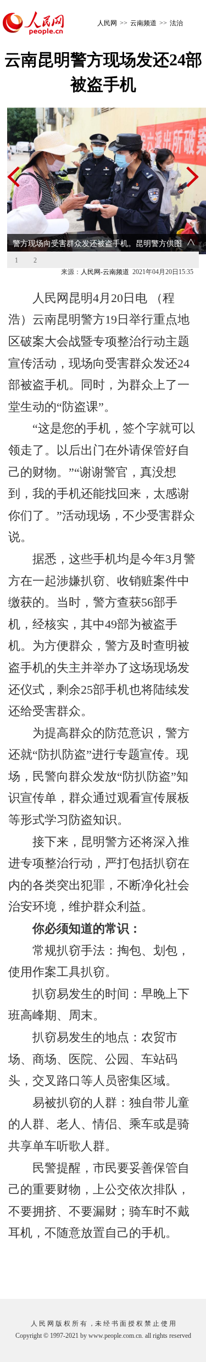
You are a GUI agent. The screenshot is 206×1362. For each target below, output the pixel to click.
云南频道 (143, 23)
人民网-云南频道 (105, 272)
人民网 (107, 23)
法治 (176, 23)
